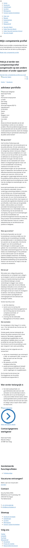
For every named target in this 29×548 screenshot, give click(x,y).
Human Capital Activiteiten (12, 13)
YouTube (3, 538)
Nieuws (6, 18)
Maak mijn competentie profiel (9, 52)
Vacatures (7, 5)
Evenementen (8, 20)
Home (5, 3)
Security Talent (8, 27)
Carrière (6, 9)
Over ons (6, 16)
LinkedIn (3, 536)
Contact (6, 22)
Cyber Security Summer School (13, 31)
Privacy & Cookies (9, 544)
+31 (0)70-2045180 (7, 505)
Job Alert (3, 485)
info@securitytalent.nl (9, 507)
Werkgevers (7, 11)
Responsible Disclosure (11, 546)
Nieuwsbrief (7, 24)
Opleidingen (7, 7)
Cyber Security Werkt (10, 29)
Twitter (3, 534)
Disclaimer (7, 542)
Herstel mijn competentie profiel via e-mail (13, 75)
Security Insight (8, 33)
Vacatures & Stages (9, 517)
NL (27, 77)
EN (27, 79)
